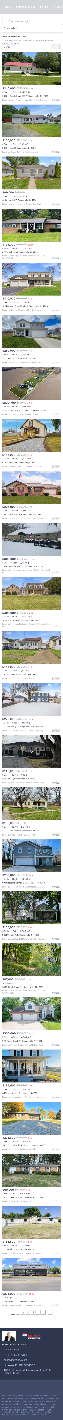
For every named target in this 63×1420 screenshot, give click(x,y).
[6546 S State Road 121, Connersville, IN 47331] (31, 959)
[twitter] (16, 1385)
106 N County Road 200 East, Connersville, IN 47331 (25, 306)
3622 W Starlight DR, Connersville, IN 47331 (21, 514)
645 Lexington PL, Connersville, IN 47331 (20, 1093)
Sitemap (32, 1414)
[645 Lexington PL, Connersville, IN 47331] (31, 1066)
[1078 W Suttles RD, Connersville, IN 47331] (31, 593)
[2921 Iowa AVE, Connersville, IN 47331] (31, 647)
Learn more (14, 43)
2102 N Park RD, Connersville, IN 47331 (19, 1301)
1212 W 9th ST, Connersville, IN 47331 (19, 1249)
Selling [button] (57, 7)
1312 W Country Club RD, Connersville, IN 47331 (23, 726)
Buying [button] (44, 7)
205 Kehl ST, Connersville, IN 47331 (18, 779)
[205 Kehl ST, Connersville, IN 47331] (31, 751)
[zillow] (22, 1385)
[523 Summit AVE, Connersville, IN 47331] (31, 435)
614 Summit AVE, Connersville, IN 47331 (19, 200)
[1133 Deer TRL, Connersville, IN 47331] (31, 331)
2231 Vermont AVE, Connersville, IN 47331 (20, 935)
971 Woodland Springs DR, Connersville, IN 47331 (24, 883)
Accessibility (43, 1414)
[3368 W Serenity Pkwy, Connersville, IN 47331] (31, 1170)
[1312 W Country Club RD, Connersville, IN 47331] (31, 699)
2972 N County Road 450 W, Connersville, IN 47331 (25, 96)
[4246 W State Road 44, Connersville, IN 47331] (31, 539)
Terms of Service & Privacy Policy (16, 1412)
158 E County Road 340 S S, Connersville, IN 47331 (24, 1145)
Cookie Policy (37, 1412)
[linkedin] (9, 1385)
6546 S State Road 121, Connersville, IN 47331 (22, 987)
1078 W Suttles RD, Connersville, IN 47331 (20, 620)
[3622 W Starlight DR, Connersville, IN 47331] (31, 487)
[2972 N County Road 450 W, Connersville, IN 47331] (31, 68)
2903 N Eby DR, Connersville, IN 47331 (19, 148)
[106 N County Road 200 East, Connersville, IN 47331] (31, 279)
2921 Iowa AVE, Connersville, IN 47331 (19, 674)
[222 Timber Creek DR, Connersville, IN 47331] (31, 1013)
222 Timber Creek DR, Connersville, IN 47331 (22, 1041)
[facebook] (3, 1385)
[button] (6, 21)
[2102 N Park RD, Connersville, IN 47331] (31, 1274)
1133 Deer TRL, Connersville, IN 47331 (19, 358)
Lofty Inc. (16, 1410)
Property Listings (21, 1414)
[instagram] (28, 1385)
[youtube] (34, 1385)
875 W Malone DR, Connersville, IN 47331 (20, 252)
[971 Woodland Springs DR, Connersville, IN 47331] (31, 855)
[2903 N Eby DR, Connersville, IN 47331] (31, 121)
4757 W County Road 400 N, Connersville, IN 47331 (25, 410)
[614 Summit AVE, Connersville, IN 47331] (31, 173)
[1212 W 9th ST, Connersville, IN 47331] (31, 1222)
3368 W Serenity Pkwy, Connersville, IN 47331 (22, 1197)
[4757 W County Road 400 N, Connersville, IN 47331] (31, 383)
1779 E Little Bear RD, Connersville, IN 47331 (21, 831)
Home (8, 7)
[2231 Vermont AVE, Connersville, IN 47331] (31, 907)
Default (7, 47)
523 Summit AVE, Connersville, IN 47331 (19, 462)
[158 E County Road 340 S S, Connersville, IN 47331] (31, 1118)
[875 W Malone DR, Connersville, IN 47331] (31, 225)
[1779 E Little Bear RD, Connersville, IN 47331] (31, 803)
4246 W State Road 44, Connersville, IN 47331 (23, 566)
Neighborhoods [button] (25, 7)
